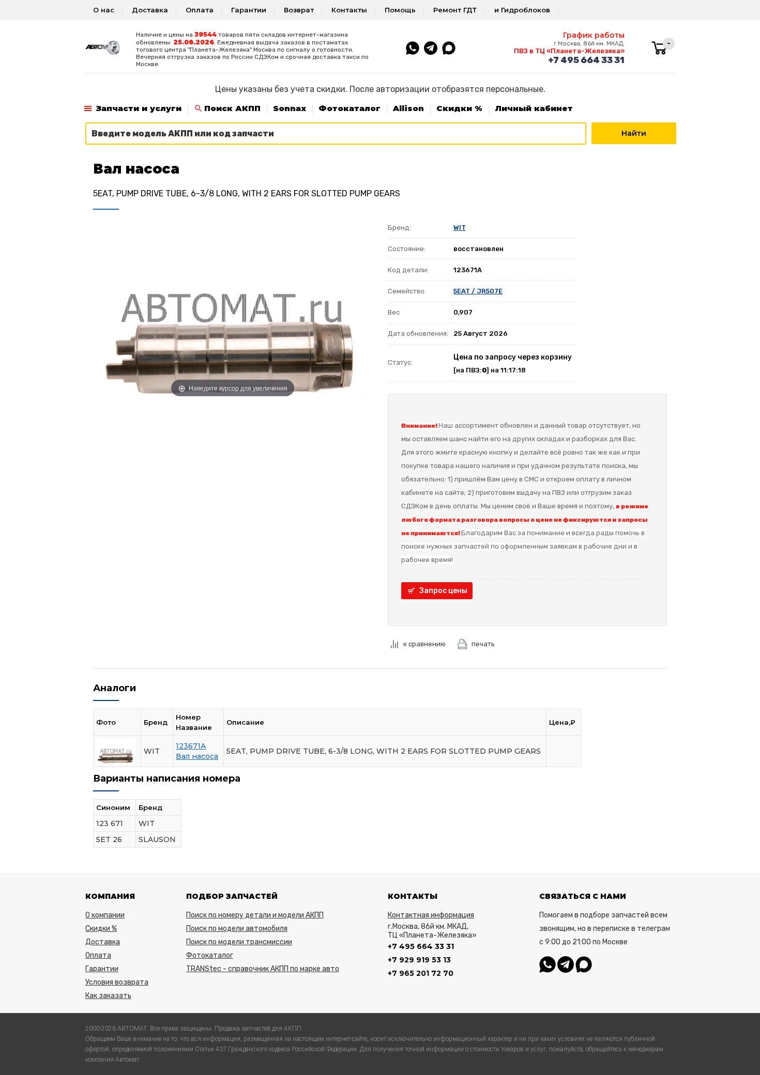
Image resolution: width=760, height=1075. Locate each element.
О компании (105, 915)
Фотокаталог (349, 108)
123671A (191, 746)
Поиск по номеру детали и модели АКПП (255, 915)
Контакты (349, 10)
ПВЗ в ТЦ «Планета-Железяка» (569, 51)
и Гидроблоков (522, 10)
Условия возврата (116, 982)
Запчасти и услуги (138, 108)
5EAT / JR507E (478, 291)
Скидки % (459, 108)
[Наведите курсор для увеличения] (232, 308)
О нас (103, 10)
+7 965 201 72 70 (420, 973)
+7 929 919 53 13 (419, 959)
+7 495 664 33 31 (586, 60)
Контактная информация (431, 915)
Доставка (150, 10)
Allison (408, 108)
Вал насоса (197, 756)
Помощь (400, 10)
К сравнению (424, 644)
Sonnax (289, 108)
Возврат (299, 10)
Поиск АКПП (232, 108)
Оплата (200, 10)
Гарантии (248, 10)
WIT (459, 227)
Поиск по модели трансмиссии (239, 942)
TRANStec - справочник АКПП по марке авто (262, 968)
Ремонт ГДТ (455, 10)
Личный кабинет (534, 108)
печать (483, 644)
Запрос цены (443, 590)
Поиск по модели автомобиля (236, 928)
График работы (594, 35)
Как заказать (108, 995)
